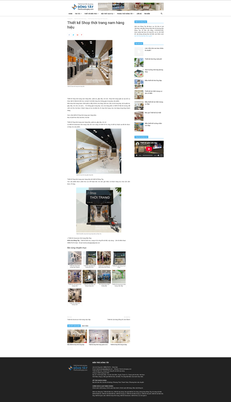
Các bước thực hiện (137, 376)
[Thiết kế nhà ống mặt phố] (138, 62)
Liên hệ (139, 14)
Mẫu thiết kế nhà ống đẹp (153, 80)
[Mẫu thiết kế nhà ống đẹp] (138, 83)
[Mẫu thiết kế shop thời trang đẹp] (77, 336)
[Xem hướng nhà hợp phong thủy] (138, 73)
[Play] (137, 155)
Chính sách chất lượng (98, 388)
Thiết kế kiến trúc (108, 391)
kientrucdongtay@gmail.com (104, 369)
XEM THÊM (85, 326)
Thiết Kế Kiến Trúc (90, 14)
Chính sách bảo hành (113, 388)
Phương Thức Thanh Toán (120, 382)
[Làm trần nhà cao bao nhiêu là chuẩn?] (138, 51)
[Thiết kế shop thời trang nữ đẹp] (120, 336)
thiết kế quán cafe (100, 395)
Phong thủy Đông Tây (125, 14)
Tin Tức (77, 14)
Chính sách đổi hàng (126, 388)
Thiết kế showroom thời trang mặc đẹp (79, 319)
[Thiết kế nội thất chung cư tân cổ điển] (138, 94)
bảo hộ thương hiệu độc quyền (143, 36)
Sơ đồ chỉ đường (107, 382)
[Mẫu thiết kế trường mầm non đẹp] (138, 126)
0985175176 (107, 367)
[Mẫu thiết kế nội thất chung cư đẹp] (138, 105)
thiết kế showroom (125, 395)
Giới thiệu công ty (97, 376)
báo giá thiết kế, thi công (132, 391)
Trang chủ (69, 18)
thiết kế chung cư (121, 393)
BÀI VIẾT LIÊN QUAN (74, 326)
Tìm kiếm (147, 14)
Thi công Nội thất (126, 376)
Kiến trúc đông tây (97, 391)
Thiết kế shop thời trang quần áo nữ (98, 344)
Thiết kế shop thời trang (80, 18)
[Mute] (158, 155)
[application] (149, 149)
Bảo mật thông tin (138, 388)
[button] (161, 14)
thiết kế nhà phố (146, 393)
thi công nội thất (156, 391)
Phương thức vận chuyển (136, 382)
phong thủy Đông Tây (145, 391)
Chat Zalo (115, 367)
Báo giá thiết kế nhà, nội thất (112, 376)
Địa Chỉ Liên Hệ (96, 382)
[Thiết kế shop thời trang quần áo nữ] (99, 336)
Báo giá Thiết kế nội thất (153, 113)
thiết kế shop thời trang (112, 395)
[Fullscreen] (161, 155)
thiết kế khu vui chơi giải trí (139, 395)
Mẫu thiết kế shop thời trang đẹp (75, 344)
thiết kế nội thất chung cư (134, 393)
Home (70, 14)
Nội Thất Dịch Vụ (107, 14)
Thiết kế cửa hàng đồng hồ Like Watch (118, 319)
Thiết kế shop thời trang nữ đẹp (118, 344)
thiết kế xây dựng (119, 391)
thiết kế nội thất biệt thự (109, 393)
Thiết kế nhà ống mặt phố (153, 59)
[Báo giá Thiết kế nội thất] (138, 116)
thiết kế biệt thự (96, 393)
